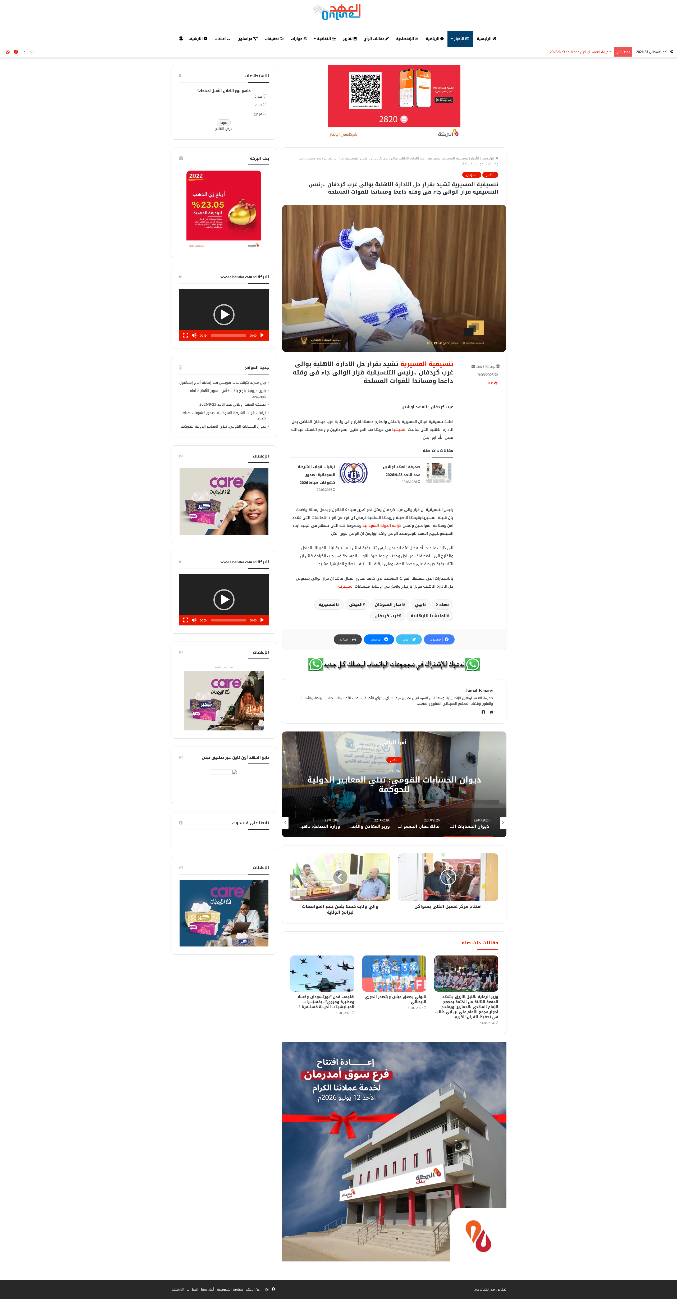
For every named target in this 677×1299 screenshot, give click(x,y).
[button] (224, 314)
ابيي (419, 604)
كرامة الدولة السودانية (381, 525)
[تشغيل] (262, 335)
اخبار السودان (389, 604)
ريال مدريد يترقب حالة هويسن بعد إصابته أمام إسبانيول (222, 382)
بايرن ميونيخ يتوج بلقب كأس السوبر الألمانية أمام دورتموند (228, 393)
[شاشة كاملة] (185, 335)
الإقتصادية (405, 38)
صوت (258, 105)
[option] (394, 784)
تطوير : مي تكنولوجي (490, 1289)
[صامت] (194, 335)
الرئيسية (485, 38)
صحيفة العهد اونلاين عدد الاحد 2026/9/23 (232, 404)
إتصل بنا (192, 1289)
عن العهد (253, 1289)
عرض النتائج (223, 128)
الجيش (356, 604)
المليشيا (399, 429)
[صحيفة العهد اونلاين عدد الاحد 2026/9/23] (438, 473)
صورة (258, 96)
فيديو (258, 114)
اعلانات (220, 38)
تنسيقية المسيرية (427, 364)
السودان (471, 175)
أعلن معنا (207, 1289)
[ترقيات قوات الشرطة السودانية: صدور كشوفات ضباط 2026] (353, 473)
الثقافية (324, 38)
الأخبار (459, 38)
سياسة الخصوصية (230, 1289)
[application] (224, 315)
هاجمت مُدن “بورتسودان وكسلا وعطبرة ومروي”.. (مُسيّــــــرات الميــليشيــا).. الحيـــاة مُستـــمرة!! (326, 1001)
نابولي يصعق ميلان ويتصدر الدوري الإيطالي (395, 999)
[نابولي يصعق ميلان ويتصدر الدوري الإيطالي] (394, 973)
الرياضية (433, 38)
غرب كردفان (386, 616)
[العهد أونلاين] (338, 11)
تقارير (348, 38)
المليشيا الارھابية (429, 616)
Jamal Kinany (485, 366)
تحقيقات (272, 38)
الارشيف (196, 38)
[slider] (228, 335)
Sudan (441, 604)
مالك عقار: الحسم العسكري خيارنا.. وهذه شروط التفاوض (394, 784)
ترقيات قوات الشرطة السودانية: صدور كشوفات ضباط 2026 (568, 52)
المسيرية (346, 586)
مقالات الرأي (374, 38)
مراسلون (245, 38)
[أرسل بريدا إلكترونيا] (473, 366)
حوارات (297, 38)
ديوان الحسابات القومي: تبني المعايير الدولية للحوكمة (223, 426)
